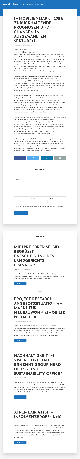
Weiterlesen (20, 283)
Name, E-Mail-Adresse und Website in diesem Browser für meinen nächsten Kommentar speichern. (38, 207)
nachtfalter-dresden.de (12, 4)
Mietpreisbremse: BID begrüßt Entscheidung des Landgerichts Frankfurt (36, 256)
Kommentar (17, 179)
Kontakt (55, 4)
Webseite (51, 198)
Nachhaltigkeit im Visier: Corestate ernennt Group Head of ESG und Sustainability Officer (38, 365)
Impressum (62, 4)
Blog (49, 4)
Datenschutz (70, 4)
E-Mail (33, 198)
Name (15, 198)
